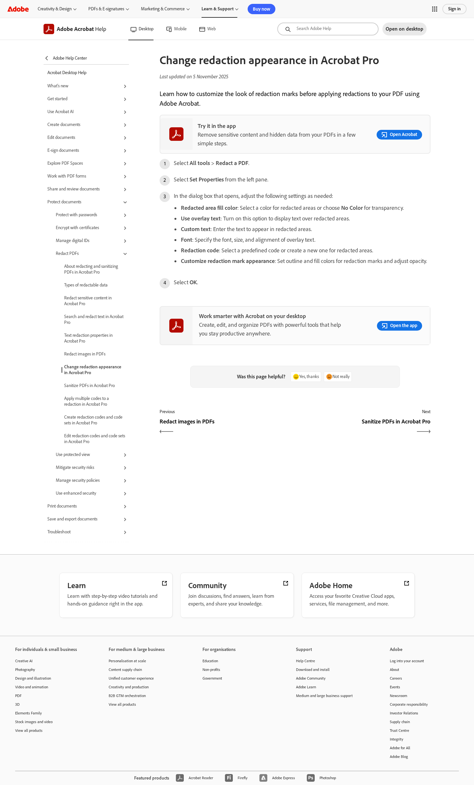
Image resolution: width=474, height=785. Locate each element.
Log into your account (407, 661)
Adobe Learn (306, 687)
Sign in (454, 9)
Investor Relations (404, 713)
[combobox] (328, 29)
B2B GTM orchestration (127, 695)
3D (17, 704)
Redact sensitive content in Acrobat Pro (88, 300)
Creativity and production (129, 687)
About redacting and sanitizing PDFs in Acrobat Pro (91, 269)
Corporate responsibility (409, 704)
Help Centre (305, 661)
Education (210, 661)
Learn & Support (217, 9)
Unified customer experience (131, 678)
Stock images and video (34, 722)
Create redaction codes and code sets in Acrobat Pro (93, 420)
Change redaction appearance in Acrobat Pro (92, 369)
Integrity (396, 739)
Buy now (261, 9)
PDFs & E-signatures (106, 9)
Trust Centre (399, 730)
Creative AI (24, 661)
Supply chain (400, 722)
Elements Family (28, 713)
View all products (29, 730)
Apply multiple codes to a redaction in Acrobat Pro (86, 401)
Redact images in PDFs (84, 354)
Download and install (313, 669)
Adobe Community (311, 678)
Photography (25, 669)
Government (212, 678)
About (394, 669)
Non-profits (211, 669)
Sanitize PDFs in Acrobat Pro (89, 385)
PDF (18, 695)
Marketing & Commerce (163, 9)
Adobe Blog (399, 756)
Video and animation (31, 687)
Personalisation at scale (127, 661)
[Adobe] (18, 9)
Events (395, 687)
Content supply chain (125, 669)
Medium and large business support (324, 695)
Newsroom (398, 695)
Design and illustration (33, 678)
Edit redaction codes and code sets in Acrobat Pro (94, 438)
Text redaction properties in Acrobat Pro (88, 338)
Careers (396, 678)
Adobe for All (400, 748)
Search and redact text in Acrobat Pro (93, 319)
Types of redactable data (86, 285)
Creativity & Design (55, 9)
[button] (435, 9)
